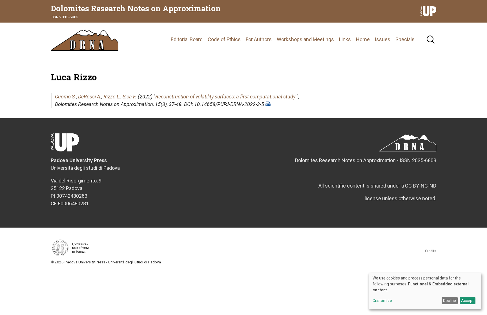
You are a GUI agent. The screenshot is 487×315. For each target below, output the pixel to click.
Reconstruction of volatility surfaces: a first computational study (225, 97)
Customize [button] (382, 301)
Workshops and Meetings (305, 39)
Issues (382, 39)
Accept (467, 300)
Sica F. (130, 97)
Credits (430, 251)
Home (363, 39)
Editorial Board (187, 39)
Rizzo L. (112, 97)
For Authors (259, 39)
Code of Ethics (224, 39)
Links (345, 39)
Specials (405, 39)
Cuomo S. (65, 97)
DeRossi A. (89, 97)
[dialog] (425, 291)
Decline (449, 300)
